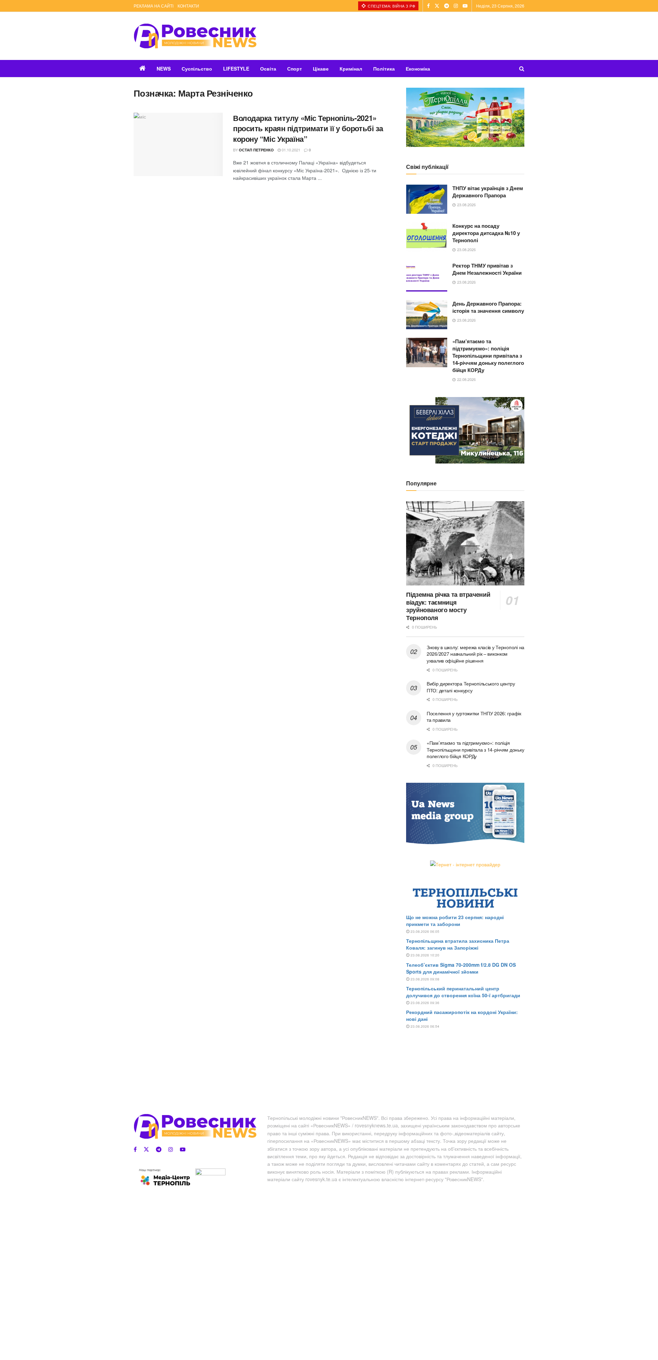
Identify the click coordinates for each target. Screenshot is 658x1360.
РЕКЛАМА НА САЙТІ (153, 6)
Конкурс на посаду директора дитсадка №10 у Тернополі (486, 233)
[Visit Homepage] (195, 36)
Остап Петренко (256, 149)
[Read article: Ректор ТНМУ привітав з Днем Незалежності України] (426, 277)
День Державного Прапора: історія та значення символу (488, 307)
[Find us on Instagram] (456, 6)
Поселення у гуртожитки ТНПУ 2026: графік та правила (474, 717)
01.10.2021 (290, 149)
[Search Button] (521, 68)
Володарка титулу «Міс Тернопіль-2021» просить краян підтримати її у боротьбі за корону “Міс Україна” (308, 128)
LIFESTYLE (236, 68)
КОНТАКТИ (188, 6)
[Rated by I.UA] (210, 1173)
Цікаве (321, 68)
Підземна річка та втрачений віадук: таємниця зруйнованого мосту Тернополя (448, 606)
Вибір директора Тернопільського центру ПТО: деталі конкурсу (471, 687)
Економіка (418, 68)
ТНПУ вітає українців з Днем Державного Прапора (487, 191)
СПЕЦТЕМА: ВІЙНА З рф (391, 6)
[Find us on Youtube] (465, 6)
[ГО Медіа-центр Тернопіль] (164, 1177)
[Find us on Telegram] (446, 6)
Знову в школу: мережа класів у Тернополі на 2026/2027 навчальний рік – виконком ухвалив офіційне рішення (475, 654)
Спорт (294, 68)
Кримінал (351, 68)
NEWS (164, 68)
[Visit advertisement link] (465, 117)
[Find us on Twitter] (437, 6)
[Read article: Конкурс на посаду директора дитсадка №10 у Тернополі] (426, 237)
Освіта (268, 68)
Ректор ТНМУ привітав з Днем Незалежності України (487, 269)
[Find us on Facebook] (428, 6)
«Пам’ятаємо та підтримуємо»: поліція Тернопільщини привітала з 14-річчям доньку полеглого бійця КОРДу (488, 355)
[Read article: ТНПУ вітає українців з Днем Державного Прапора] (426, 199)
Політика (384, 68)
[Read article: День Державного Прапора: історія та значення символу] (426, 315)
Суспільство (197, 68)
